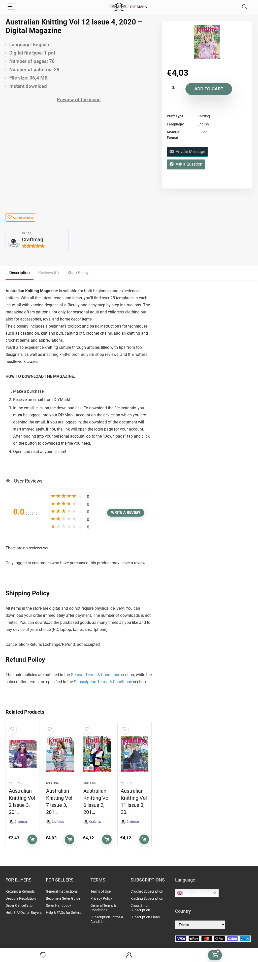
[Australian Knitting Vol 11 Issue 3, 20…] (134, 754)
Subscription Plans (145, 917)
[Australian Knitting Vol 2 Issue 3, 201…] (23, 754)
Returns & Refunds (20, 891)
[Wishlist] (43, 955)
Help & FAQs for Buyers (24, 913)
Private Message (189, 151)
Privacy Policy (101, 898)
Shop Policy (78, 272)
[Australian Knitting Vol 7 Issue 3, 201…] (60, 754)
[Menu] (12, 7)
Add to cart (208, 89)
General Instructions (62, 891)
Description (19, 272)
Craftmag (32, 239)
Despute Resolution (21, 898)
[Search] (245, 7)
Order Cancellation (20, 905)
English (190, 893)
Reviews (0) (48, 272)
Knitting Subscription (147, 898)
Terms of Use (100, 891)
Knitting (15, 783)
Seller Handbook (58, 905)
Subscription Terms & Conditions (103, 681)
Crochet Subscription (147, 891)
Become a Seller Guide (63, 898)
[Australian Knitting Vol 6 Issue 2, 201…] (97, 754)
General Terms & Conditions (95, 674)
